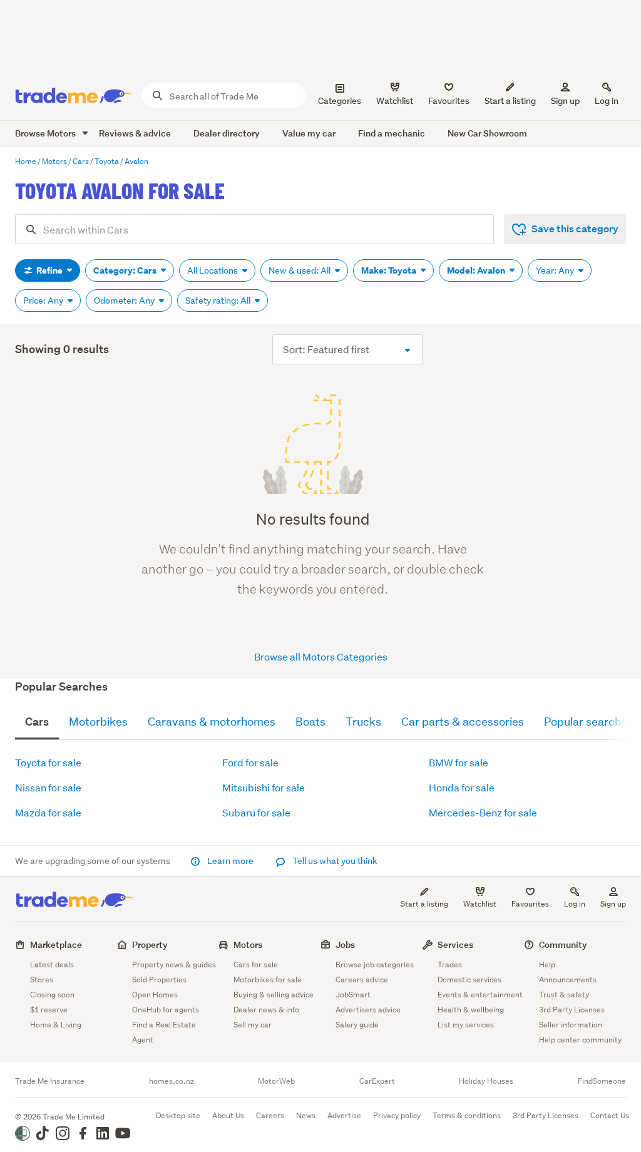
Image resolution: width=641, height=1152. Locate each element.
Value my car (309, 133)
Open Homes (155, 994)
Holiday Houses (486, 1081)
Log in (606, 100)
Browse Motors (46, 133)
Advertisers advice (368, 1009)
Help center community (580, 1039)
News (305, 1115)
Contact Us (609, 1115)
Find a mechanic (391, 133)
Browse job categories (375, 964)
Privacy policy (397, 1115)
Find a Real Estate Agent (164, 1032)
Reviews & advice (135, 133)
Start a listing (424, 903)
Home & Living (55, 1024)
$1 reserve (49, 1009)
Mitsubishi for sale (263, 787)
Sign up (565, 100)
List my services (466, 1024)
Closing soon (52, 994)
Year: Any (556, 270)
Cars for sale (255, 964)
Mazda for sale (48, 812)
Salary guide (357, 1024)
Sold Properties (159, 979)
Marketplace (56, 944)
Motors (247, 944)
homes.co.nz (171, 1081)
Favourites (530, 903)
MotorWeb (276, 1081)
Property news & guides (174, 964)
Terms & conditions (467, 1115)
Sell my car (252, 1024)
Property (150, 944)
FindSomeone (602, 1081)
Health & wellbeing (471, 1009)
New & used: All (300, 270)
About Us (228, 1115)
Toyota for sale (48, 762)
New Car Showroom (487, 133)
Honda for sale (462, 787)
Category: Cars (125, 270)
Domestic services (469, 979)
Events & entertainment (480, 994)
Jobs (345, 944)
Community (563, 944)
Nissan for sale (48, 787)
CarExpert (377, 1081)
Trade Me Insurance (50, 1081)
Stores (41, 979)
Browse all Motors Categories (320, 656)
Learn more (230, 861)
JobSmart (353, 994)
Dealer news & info (266, 1009)
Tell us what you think (333, 861)
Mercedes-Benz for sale (483, 812)
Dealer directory (226, 133)
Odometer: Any (125, 300)
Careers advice (362, 979)
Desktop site (178, 1115)
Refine (49, 270)
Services (455, 944)
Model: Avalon (477, 270)
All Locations (213, 270)
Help (547, 964)
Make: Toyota (389, 270)
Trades (450, 964)
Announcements (568, 979)
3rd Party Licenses (572, 1009)
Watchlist (479, 903)
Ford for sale (250, 762)
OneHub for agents (165, 1009)
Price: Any (44, 300)
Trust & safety (564, 994)
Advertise (344, 1115)
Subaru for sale (256, 812)
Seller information (570, 1024)
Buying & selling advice (273, 994)
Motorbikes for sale (267, 979)
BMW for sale (458, 762)
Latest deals (52, 964)
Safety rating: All (218, 300)
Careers (270, 1115)
